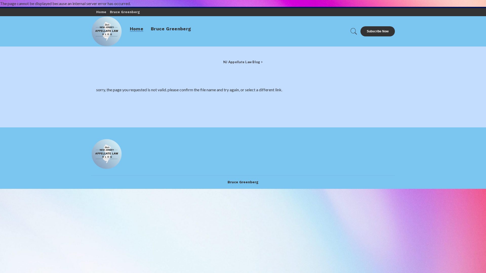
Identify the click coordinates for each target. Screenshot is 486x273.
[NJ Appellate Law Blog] (106, 31)
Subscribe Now (378, 31)
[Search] (354, 31)
